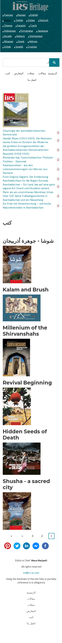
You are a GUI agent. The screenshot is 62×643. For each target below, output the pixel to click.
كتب (7, 73)
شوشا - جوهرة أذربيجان (28, 241)
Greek (21, 41)
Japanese (43, 30)
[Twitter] (17, 545)
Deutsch (44, 20)
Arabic (7, 20)
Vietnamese (36, 36)
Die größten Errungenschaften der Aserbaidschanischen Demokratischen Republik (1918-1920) (25, 149)
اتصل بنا (32, 79)
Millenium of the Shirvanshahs (25, 331)
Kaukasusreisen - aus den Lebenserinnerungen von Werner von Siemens (25, 169)
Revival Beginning (27, 383)
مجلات (30, 73)
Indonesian (10, 30)
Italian (31, 20)
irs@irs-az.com (31, 572)
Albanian (8, 41)
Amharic (20, 36)
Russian (22, 15)
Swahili (19, 46)
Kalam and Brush (26, 290)
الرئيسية (52, 73)
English (34, 15)
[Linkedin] (26, 545)
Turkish (19, 20)
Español (21, 25)
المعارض (18, 73)
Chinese (8, 25)
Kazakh (8, 36)
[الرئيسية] (30, 6)
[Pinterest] (7, 545)
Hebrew (33, 41)
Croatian (32, 46)
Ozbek (7, 46)
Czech (33, 25)
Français (8, 15)
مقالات (42, 73)
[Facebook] (45, 545)
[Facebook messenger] (35, 545)
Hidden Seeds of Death (25, 435)
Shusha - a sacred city (26, 484)
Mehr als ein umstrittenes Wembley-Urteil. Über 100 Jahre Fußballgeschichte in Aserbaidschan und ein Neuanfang (28, 196)
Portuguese (26, 30)
